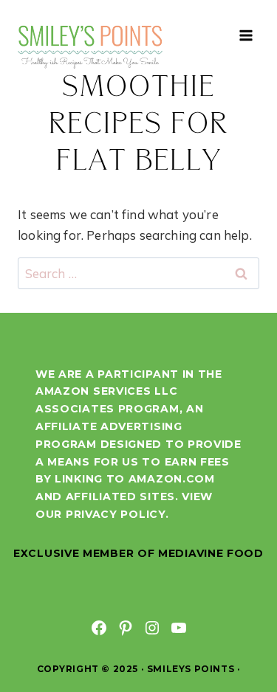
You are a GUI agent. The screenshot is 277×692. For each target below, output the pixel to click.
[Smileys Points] (91, 46)
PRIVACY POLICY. (117, 514)
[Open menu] (245, 35)
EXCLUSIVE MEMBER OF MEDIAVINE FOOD (138, 553)
